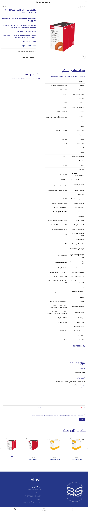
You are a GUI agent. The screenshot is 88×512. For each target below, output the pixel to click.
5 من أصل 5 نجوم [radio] (73, 385)
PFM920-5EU (76, 455)
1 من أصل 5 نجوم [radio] (78, 385)
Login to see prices (28, 45)
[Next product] (2, 7)
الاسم (83, 408)
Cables (85, 7)
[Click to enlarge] (83, 57)
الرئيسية (80, 7)
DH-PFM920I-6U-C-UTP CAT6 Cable (11, 456)
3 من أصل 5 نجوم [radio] (75, 385)
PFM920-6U (55, 455)
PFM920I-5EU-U (33, 455)
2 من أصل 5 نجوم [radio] (76, 385)
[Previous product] (5, 7)
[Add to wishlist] (70, 438)
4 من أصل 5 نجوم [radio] (74, 385)
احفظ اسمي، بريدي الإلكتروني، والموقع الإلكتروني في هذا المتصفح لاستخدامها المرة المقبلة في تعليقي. (57, 415)
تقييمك (82, 385)
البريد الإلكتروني (39, 408)
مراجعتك (82, 388)
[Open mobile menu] (86, 2)
